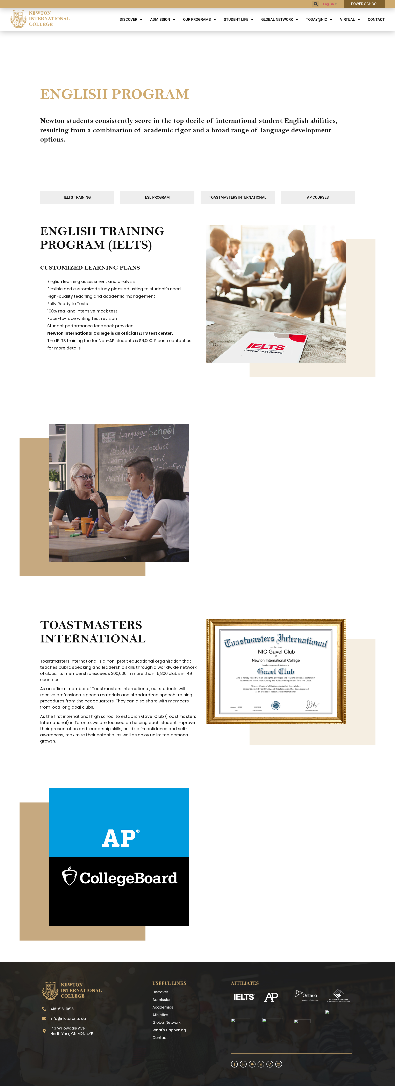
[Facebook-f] (234, 1064)
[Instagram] (261, 1064)
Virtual (347, 19)
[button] (315, 4)
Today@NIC (316, 19)
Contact (376, 19)
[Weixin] (252, 1064)
